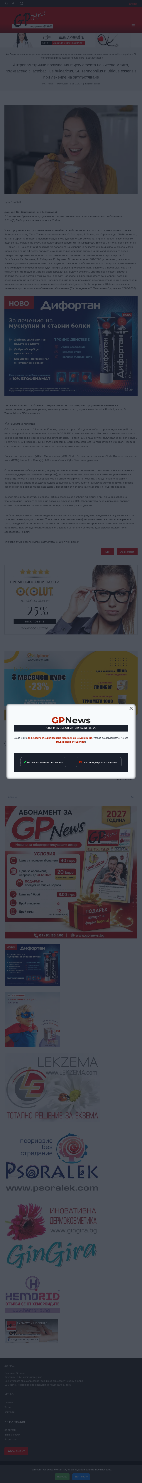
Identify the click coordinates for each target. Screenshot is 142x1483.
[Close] (131, 708)
